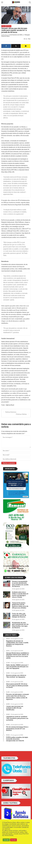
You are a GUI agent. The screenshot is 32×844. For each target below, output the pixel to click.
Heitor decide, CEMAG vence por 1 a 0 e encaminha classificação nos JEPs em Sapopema (17, 666)
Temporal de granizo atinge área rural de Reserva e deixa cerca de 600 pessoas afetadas (20, 605)
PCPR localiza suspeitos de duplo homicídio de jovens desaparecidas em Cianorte (17, 739)
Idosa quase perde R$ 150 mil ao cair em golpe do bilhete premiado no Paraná (17, 685)
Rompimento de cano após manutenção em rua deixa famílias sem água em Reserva (20, 625)
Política (9, 26)
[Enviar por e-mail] (25, 46)
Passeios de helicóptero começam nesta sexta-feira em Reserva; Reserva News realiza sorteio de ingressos (17, 697)
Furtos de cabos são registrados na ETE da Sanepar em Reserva (19, 615)
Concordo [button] (6, 840)
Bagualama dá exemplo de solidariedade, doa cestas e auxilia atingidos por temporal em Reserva (17, 643)
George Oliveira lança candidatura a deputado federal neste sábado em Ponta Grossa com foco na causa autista (17, 655)
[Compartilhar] (6, 46)
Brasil (3, 26)
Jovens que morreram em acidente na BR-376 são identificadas (14, 708)
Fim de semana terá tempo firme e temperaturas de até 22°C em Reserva (17, 728)
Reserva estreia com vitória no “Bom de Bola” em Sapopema (16, 676)
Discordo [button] (13, 840)
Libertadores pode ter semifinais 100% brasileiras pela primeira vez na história (17, 718)
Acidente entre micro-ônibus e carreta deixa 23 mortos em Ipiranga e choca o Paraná (20, 594)
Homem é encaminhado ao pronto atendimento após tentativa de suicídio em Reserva (20, 584)
